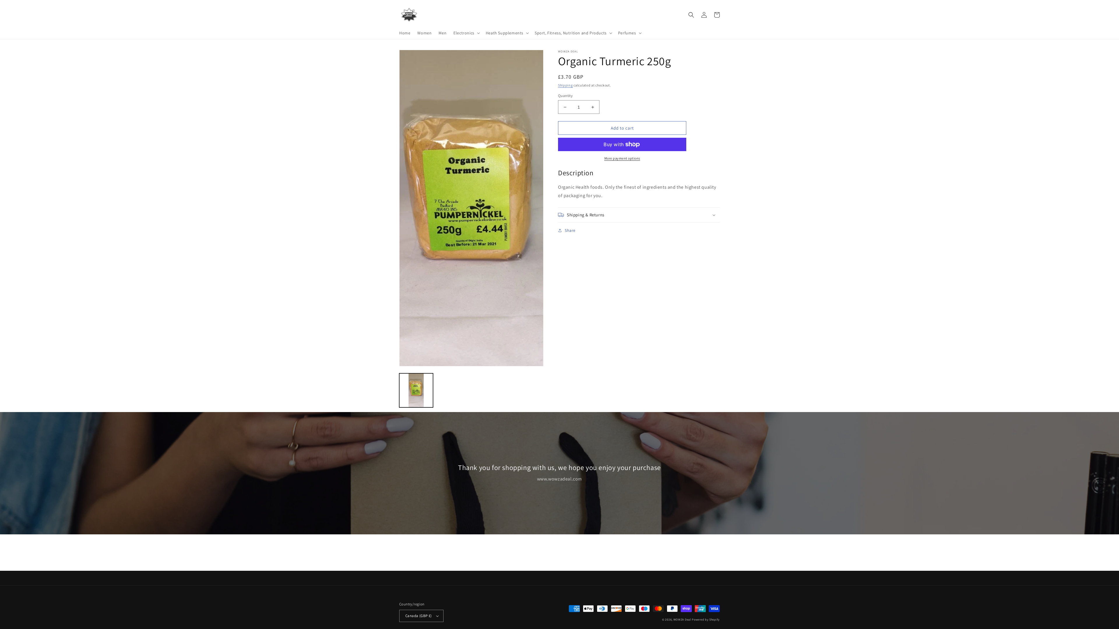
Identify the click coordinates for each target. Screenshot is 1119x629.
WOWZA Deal (682, 619)
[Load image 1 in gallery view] (416, 390)
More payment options (622, 158)
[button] (466, 33)
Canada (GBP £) (418, 615)
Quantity (565, 95)
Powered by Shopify (706, 619)
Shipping (565, 85)
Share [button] (570, 230)
